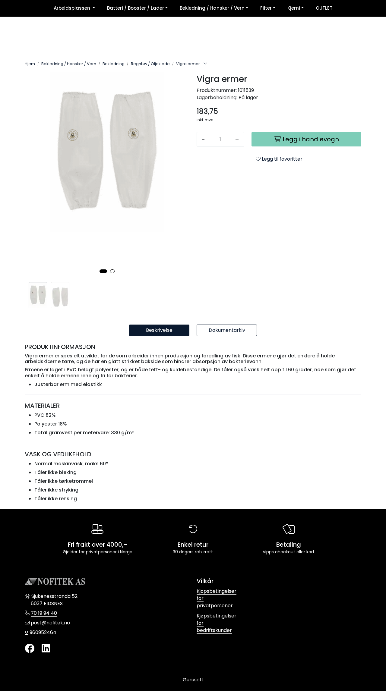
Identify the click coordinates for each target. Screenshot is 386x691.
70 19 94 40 (44, 613)
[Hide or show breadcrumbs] (205, 64)
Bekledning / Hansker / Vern (212, 8)
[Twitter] (29, 648)
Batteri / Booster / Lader (135, 8)
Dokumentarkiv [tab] (227, 330)
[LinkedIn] (46, 648)
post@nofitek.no (50, 622)
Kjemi (293, 8)
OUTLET (324, 8)
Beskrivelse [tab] (159, 330)
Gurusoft (193, 679)
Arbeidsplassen (72, 8)
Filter (266, 8)
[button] (103, 271)
